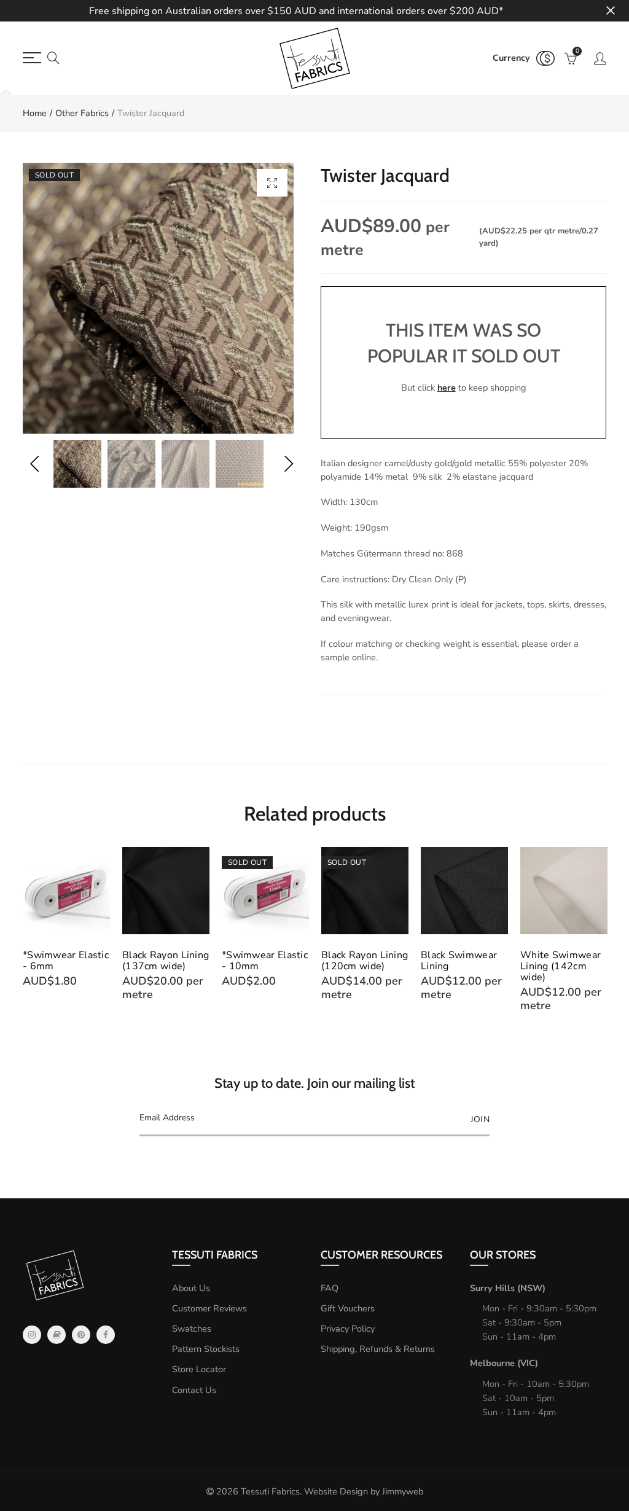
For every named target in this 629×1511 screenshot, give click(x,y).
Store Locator (199, 1369)
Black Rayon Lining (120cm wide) (265, 961)
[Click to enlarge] (272, 183)
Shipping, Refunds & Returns (378, 1349)
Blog (56, 1335)
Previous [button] (34, 464)
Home (35, 113)
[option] (158, 298)
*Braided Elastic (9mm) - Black (556, 961)
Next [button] (288, 464)
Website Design (336, 1491)
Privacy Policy (348, 1328)
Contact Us (194, 1390)
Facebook (105, 1335)
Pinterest (81, 1335)
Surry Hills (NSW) (507, 1288)
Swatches (191, 1328)
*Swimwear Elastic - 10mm (165, 961)
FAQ (329, 1288)
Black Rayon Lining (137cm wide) (66, 961)
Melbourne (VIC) (504, 1363)
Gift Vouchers (348, 1308)
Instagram (32, 1335)
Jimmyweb (402, 1491)
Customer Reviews (209, 1308)
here (446, 387)
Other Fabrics (82, 113)
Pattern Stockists (206, 1349)
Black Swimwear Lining (359, 961)
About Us (191, 1288)
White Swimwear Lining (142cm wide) (461, 966)
